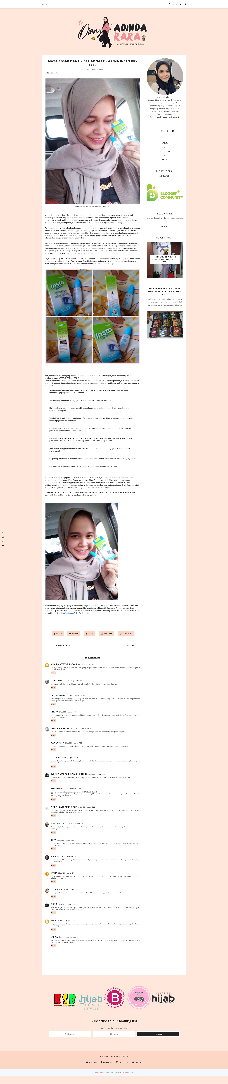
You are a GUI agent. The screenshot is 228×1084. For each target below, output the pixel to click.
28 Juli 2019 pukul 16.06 (84, 728)
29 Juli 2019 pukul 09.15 (69, 937)
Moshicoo (128, 1072)
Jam (165, 155)
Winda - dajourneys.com (64, 807)
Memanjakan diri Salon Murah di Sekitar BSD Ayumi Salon (165, 259)
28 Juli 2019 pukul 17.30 (69, 758)
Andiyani (55, 937)
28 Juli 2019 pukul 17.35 (96, 774)
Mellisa (54, 712)
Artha (54, 873)
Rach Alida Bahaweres (63, 728)
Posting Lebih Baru (60, 645)
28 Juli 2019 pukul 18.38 (65, 840)
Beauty (165, 147)
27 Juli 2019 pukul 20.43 (76, 695)
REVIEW (165, 159)
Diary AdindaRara (102, 1072)
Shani (53, 920)
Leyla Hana (56, 889)
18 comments (98, 69)
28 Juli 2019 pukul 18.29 (77, 824)
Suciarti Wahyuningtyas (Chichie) (69, 774)
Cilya (53, 840)
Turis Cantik (57, 680)
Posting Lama (128, 645)
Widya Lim (55, 757)
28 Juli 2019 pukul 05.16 (67, 712)
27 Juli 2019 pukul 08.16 (73, 681)
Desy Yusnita (57, 743)
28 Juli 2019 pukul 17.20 (73, 743)
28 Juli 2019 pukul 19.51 (66, 904)
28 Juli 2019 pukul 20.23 (66, 921)
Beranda (45, 4)
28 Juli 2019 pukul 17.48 (72, 789)
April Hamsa (57, 788)
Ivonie (54, 904)
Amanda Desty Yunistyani (64, 664)
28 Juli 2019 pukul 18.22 (86, 807)
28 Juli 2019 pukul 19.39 (72, 890)
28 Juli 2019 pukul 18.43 (69, 857)
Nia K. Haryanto (59, 823)
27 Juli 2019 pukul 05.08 (87, 664)
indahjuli (55, 856)
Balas (53, 673)
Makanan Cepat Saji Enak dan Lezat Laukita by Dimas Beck (165, 291)
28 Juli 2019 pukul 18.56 (66, 873)
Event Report (165, 151)
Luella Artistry (59, 695)
